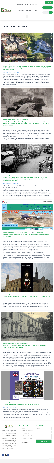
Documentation (20, 10)
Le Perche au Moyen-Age (16, 232)
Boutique (34, 4)
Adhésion (28, 10)
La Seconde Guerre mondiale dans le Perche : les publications (21, 404)
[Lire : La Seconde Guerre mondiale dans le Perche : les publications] (27, 385)
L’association (20, 4)
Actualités (28, 4)
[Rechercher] (51, 12)
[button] (27, 16)
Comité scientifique (7, 63)
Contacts (35, 10)
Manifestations (25, 63)
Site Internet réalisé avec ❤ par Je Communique (41, 460)
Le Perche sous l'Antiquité (38, 232)
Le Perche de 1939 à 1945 (16, 63)
